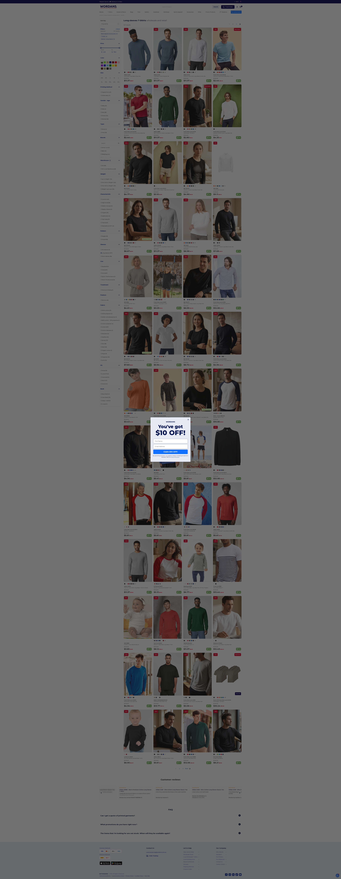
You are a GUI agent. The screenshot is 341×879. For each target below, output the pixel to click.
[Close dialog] (188, 419)
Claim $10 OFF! (170, 452)
